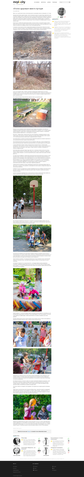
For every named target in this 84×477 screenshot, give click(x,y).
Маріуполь (43, 2)
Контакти (14, 468)
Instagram (36, 470)
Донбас (49, 2)
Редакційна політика (16, 472)
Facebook (35, 466)
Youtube (54, 466)
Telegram (29, 431)
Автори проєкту (16, 470)
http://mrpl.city (18, 428)
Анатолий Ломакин (19, 4)
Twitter (35, 468)
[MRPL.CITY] (19, 2)
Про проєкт (15, 466)
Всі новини (36, 2)
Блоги (14, 4)
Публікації (54, 2)
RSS (54, 468)
